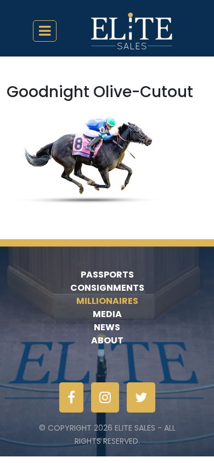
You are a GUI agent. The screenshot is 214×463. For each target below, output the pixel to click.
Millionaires (107, 301)
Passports (107, 274)
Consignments (107, 287)
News (107, 327)
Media (107, 314)
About (107, 340)
